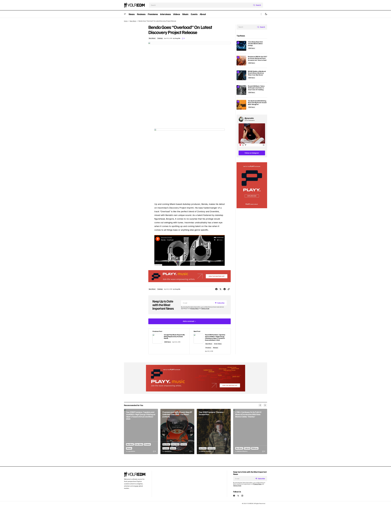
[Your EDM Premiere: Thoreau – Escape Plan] (214, 431)
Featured (247, 448)
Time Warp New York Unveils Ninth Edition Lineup (255, 43)
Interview (183, 444)
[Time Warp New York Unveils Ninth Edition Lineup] (241, 46)
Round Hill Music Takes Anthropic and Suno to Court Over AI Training (256, 88)
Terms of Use (205, 308)
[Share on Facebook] (216, 289)
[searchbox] (200, 5)
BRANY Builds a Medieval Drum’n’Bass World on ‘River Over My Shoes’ (257, 73)
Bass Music (133, 21)
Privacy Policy (194, 308)
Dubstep (160, 38)
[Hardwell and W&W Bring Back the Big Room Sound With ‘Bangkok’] (241, 105)
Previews (208, 347)
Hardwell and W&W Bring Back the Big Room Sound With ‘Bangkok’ (257, 102)
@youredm (249, 118)
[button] (125, 14)
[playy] (189, 276)
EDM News (167, 342)
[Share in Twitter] (220, 289)
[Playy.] (195, 378)
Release (215, 347)
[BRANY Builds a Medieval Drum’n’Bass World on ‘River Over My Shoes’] (241, 75)
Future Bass (211, 448)
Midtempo (255, 448)
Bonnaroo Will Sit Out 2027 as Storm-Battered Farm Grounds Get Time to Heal (257, 58)
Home (126, 21)
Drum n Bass (217, 344)
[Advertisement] (252, 185)
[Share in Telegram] (225, 289)
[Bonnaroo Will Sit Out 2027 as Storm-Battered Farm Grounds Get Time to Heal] (241, 60)
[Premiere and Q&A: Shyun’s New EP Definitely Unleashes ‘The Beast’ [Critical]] (177, 431)
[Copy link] (229, 289)
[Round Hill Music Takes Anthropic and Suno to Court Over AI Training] (241, 90)
